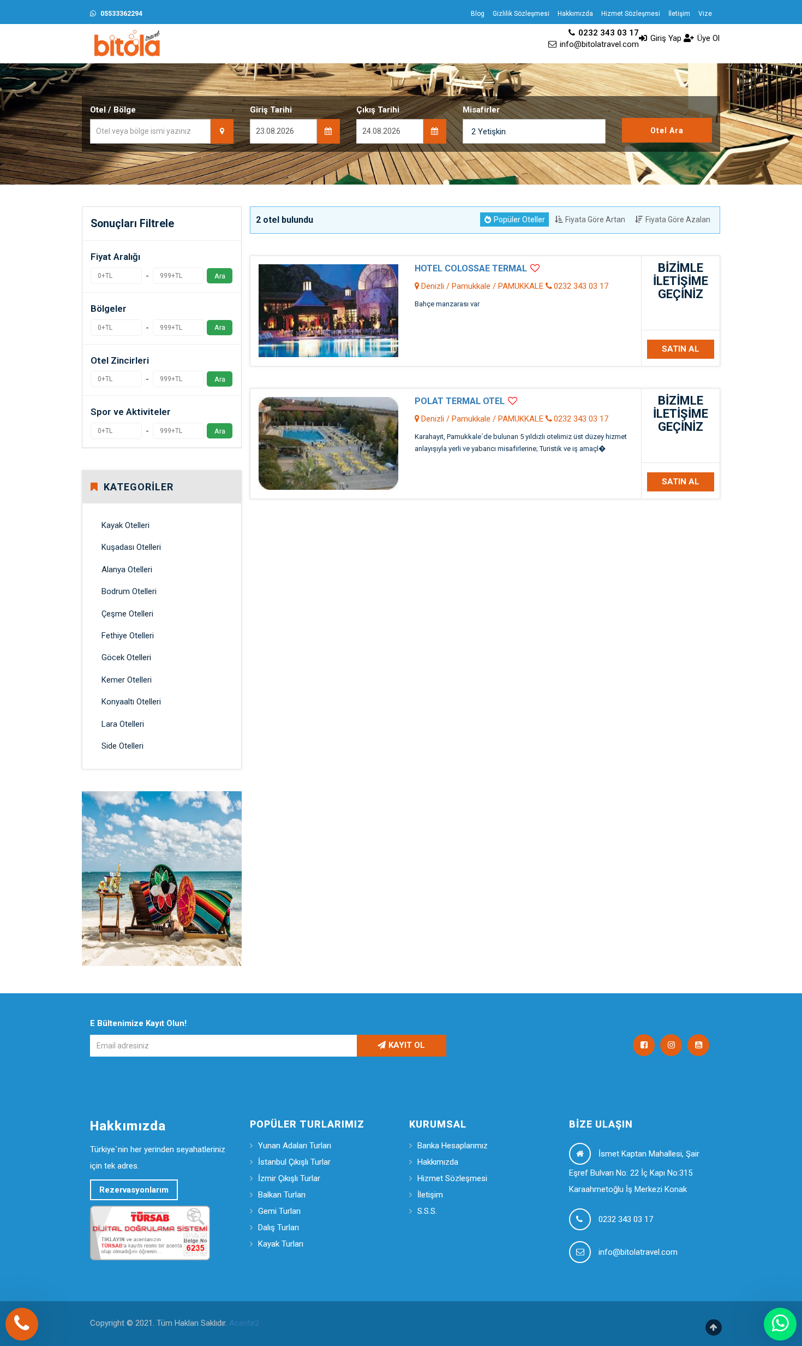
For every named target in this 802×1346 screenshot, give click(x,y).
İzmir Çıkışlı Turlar (289, 1178)
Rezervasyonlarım (134, 1190)
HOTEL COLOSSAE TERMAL (471, 268)
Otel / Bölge (113, 110)
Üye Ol (707, 38)
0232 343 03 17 (607, 33)
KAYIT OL (406, 1045)
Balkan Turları (282, 1195)
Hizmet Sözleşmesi (630, 13)
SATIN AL (680, 349)
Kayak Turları (280, 1244)
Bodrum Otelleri (129, 591)
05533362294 (120, 13)
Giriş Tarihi (271, 110)
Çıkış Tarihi (377, 110)
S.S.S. (427, 1211)
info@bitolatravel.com (598, 44)
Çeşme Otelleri (127, 614)
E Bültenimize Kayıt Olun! (138, 1023)
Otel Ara (667, 130)
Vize (705, 13)
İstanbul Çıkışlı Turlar (294, 1162)
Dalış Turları (278, 1227)
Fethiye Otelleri (127, 636)
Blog (477, 13)
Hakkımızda (575, 13)
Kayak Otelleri (125, 525)
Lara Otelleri (122, 724)
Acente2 (244, 1323)
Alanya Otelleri (126, 569)
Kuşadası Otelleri (131, 547)
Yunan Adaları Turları (294, 1146)
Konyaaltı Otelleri (131, 702)
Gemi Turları (279, 1211)
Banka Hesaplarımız (452, 1146)
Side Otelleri (122, 746)
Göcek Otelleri (126, 657)
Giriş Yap (664, 38)
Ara (219, 275)
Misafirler (481, 110)
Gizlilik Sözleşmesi (521, 13)
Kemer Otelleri (126, 680)
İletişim (679, 13)
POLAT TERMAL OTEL (460, 401)
